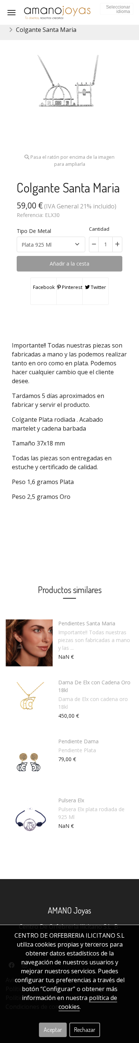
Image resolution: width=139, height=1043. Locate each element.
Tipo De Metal (34, 230)
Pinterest (71, 287)
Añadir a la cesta (69, 263)
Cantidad (99, 229)
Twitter (98, 287)
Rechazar (84, 1029)
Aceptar (53, 1029)
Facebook (43, 287)
